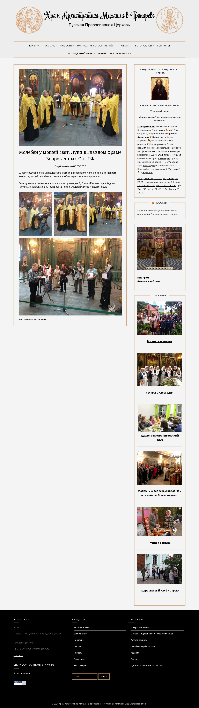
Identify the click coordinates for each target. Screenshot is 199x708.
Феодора (173, 161)
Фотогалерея (143, 45)
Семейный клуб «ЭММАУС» (144, 646)
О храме (50, 45)
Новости (66, 45)
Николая (176, 154)
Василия (141, 147)
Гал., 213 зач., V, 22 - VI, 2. (150, 189)
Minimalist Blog (122, 703)
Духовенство (80, 633)
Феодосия (143, 137)
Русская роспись (139, 640)
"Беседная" (174, 168)
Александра (149, 165)
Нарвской (147, 172)
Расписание (79, 659)
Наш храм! (143, 277)
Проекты (123, 45)
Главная (34, 45)
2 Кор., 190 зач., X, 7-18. (149, 178)
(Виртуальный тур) (148, 281)
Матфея (141, 151)
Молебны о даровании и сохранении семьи (152, 633)
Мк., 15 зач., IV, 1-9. (166, 185)
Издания (135, 652)
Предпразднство (146, 126)
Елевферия (164, 158)
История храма (81, 627)
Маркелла (142, 140)
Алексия (156, 151)
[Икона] (160, 99)
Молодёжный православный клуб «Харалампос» (99, 53)
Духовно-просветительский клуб (147, 665)
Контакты (163, 45)
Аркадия (141, 144)
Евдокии (157, 161)
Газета (134, 659)
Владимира (174, 151)
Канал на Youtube (22, 673)
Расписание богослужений (95, 45)
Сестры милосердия (159, 392)
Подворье (79, 640)
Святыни (78, 646)
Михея (162, 129)
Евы (139, 161)
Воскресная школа (140, 627)
